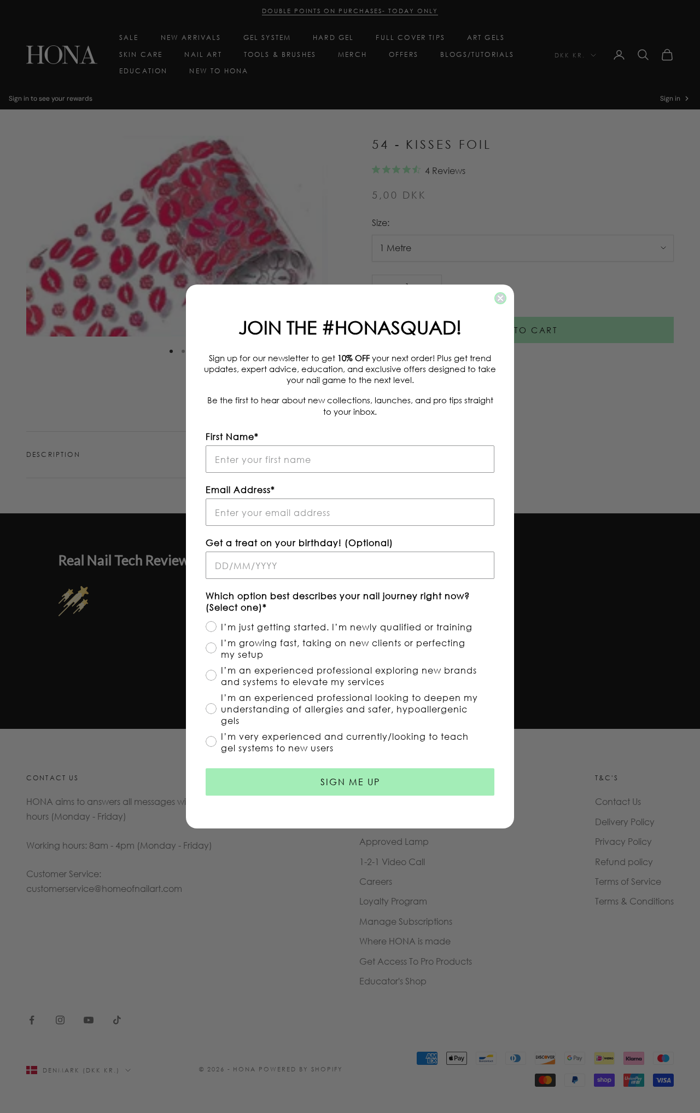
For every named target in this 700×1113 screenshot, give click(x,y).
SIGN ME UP (350, 781)
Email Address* (240, 489)
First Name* (232, 436)
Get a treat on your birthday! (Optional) (299, 542)
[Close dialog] (500, 298)
